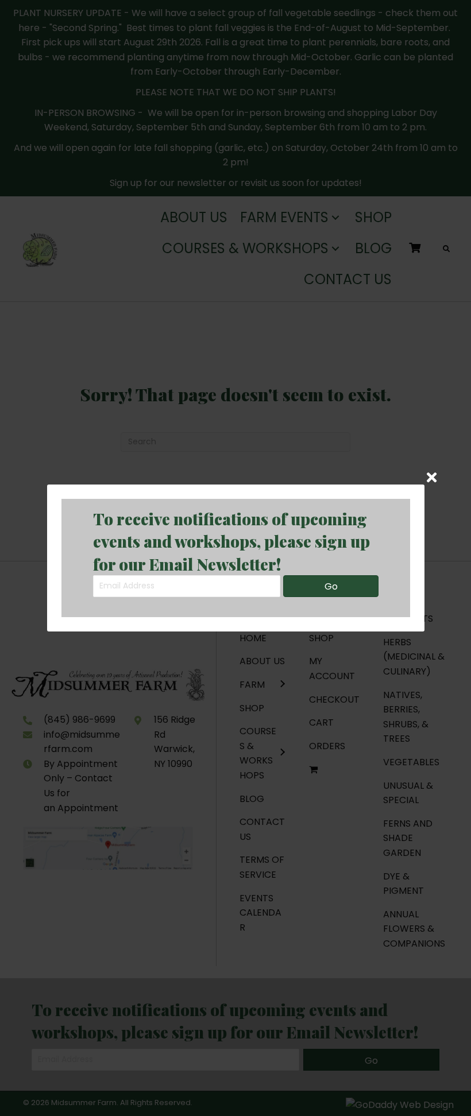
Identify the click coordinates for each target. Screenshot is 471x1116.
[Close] (431, 477)
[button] (331, 586)
